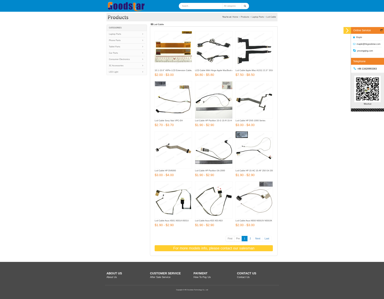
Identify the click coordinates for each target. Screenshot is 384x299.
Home (235, 17)
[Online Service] (347, 30)
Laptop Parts (258, 17)
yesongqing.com (365, 50)
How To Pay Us (202, 277)
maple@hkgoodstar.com (369, 44)
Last (267, 238)
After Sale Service (160, 277)
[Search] (244, 6)
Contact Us (243, 277)
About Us (111, 277)
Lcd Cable (271, 17)
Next (257, 238)
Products (245, 17)
